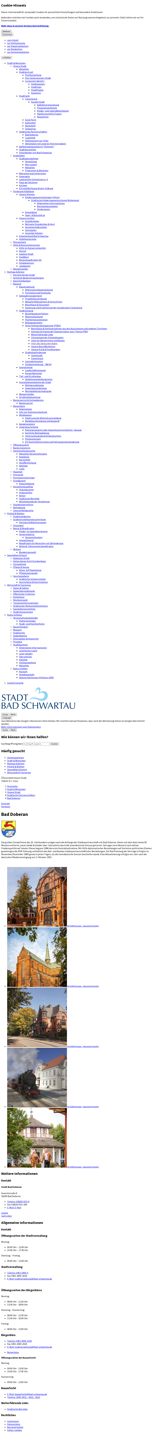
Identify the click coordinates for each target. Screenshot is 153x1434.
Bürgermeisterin (21, 447)
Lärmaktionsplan (34, 361)
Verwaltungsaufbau (23, 486)
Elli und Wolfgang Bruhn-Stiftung (36, 188)
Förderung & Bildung (23, 191)
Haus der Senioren (28, 182)
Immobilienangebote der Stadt (35, 382)
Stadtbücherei (20, 644)
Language (6, 718)
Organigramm (26, 489)
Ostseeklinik (19, 564)
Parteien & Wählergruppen (32, 522)
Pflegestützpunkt (28, 573)
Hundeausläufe (26, 674)
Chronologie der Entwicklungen (47, 337)
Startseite (12, 786)
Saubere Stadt (26, 253)
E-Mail (14, 1207)
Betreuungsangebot (47, 206)
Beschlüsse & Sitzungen (37, 304)
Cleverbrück (31, 98)
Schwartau (30, 128)
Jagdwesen (24, 265)
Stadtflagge (37, 89)
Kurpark (23, 671)
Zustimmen (7, 35)
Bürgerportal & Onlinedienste (28, 400)
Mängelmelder (20, 268)
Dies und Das (25, 656)
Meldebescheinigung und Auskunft (42, 420)
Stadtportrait (26, 72)
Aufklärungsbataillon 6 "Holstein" (36, 146)
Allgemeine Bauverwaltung (39, 289)
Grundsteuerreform (23, 504)
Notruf (22, 250)
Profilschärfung (33, 75)
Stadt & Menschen (16, 63)
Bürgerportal (26, 403)
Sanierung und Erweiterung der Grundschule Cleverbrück (53, 307)
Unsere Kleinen (27, 194)
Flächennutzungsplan (36, 319)
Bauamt (17, 283)
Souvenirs (36, 92)
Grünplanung (26, 367)
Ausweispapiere (27, 423)
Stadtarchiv (19, 632)
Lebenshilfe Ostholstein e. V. (33, 179)
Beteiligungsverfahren (36, 313)
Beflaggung (19, 507)
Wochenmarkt (20, 599)
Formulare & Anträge (24, 477)
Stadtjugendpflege (28, 158)
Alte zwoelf (31, 164)
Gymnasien (30, 230)
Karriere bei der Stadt (24, 274)
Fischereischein (33, 438)
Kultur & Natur (14, 614)
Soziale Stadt (38, 101)
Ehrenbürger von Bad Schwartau (35, 152)
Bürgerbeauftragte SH (30, 259)
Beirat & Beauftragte (23, 528)
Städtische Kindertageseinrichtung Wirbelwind (55, 200)
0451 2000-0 (17, 1272)
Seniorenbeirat (27, 534)
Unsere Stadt (19, 66)
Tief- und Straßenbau (30, 376)
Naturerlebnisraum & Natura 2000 (36, 677)
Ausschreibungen (22, 280)
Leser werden (26, 653)
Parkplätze (19, 596)
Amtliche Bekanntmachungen (28, 277)
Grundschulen (32, 221)
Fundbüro (24, 256)
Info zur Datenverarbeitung (33, 412)
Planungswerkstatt (47, 107)
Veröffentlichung (27, 462)
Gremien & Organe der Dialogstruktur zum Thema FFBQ (59, 331)
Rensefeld (30, 125)
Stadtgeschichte (27, 149)
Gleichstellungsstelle (24, 450)
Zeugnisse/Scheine (28, 426)
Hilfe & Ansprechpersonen (26, 245)
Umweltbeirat (26, 540)
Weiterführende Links (42, 334)
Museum (17, 629)
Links (22, 468)
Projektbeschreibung (36, 298)
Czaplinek (30, 137)
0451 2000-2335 (19, 1340)
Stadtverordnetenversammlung (29, 519)
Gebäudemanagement (30, 295)
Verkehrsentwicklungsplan (38, 379)
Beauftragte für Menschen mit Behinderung (41, 543)
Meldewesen (25, 415)
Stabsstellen (25, 492)
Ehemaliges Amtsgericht (26, 638)
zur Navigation (14, 49)
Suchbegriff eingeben (12, 743)
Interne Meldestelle (23, 510)
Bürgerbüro (19, 406)
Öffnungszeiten (21, 444)
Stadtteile (24, 95)
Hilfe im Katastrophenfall (32, 248)
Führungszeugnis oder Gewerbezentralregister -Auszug (53, 429)
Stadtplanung (26, 310)
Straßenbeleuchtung (29, 397)
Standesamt (19, 480)
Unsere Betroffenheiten (43, 346)
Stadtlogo (36, 86)
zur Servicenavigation (18, 52)
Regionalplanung (34, 316)
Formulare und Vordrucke (38, 292)
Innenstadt (37, 355)
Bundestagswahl (27, 552)
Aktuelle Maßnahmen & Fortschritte (43, 301)
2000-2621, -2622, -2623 (23, 1397)
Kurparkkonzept (33, 373)
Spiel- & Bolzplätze (35, 215)
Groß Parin (30, 119)
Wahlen (17, 549)
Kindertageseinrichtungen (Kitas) (42, 197)
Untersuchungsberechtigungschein (43, 435)
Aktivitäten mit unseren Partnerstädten (45, 143)
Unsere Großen (27, 218)
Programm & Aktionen (36, 170)
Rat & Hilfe (24, 459)
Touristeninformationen (25, 602)
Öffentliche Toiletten (24, 593)
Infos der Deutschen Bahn (44, 343)
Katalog (23, 659)
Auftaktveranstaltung (48, 104)
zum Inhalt (13, 40)
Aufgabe (23, 465)
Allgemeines (25, 409)
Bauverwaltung (27, 286)
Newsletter (43, 116)
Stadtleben (19, 155)
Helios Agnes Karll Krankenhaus (29, 561)
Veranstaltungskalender (25, 617)
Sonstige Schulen (34, 233)
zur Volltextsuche (16, 43)
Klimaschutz (19, 242)
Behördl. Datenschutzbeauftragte (36, 546)
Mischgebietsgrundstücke (38, 391)
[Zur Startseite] (38, 711)
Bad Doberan (31, 134)
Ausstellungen (20, 626)
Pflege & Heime (21, 567)
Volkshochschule (27, 239)
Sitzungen (18, 525)
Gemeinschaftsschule (36, 227)
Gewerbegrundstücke (36, 388)
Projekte (17, 641)
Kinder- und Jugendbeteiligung (53, 110)
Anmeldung (31, 212)
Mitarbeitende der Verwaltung (34, 501)
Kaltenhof (30, 122)
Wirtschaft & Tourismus (19, 585)
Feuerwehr (24, 176)
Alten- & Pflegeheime (30, 570)
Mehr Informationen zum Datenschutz (21, 726)
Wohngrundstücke (34, 385)
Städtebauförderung (35, 352)
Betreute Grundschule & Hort (40, 224)
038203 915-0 (18, 1201)
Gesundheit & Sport (17, 555)
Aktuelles (24, 69)
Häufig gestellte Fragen (49, 113)
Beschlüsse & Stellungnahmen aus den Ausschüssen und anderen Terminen (69, 328)
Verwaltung (31, 161)
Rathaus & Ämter (16, 271)
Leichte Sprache (15, 682)
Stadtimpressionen (23, 611)
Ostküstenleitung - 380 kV (38, 364)
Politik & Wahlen (15, 513)
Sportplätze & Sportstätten (33, 582)
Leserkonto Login (28, 650)
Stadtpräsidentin (22, 516)
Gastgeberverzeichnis (24, 608)
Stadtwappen (38, 83)
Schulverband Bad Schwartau (33, 236)
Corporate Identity (34, 80)
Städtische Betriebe (29, 498)
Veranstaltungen (33, 537)
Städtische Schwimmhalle (32, 579)
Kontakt (5, 803)
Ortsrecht (18, 474)
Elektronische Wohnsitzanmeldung (43, 418)
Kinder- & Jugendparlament (33, 531)
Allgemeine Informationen (51, 203)
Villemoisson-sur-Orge (36, 140)
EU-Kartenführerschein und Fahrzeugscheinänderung (52, 441)
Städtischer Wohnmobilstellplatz (30, 605)
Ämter (22, 495)
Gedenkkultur (20, 635)
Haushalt (18, 471)
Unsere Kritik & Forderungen (45, 349)
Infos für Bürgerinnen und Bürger (48, 340)
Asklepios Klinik (21, 558)
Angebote (24, 456)
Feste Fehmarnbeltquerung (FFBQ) (43, 325)
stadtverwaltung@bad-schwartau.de (29, 1278)
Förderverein (43, 209)
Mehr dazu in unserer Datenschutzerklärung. (25, 25)
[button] (79, 897)
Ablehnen (6, 31)
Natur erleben (20, 668)
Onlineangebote (27, 662)
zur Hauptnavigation (17, 46)
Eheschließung (26, 483)
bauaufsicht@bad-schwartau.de (27, 1394)
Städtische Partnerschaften (33, 131)
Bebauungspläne (33, 322)
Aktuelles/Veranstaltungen (33, 453)
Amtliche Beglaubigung (37, 432)
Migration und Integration (32, 173)
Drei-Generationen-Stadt (38, 78)
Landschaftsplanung (35, 370)
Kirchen (23, 185)
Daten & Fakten (21, 588)
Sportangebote (21, 576)
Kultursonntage (27, 620)
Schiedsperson (26, 262)
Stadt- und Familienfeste (32, 623)
